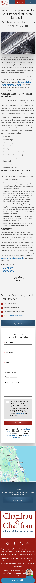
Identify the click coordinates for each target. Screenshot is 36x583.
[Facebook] (15, 543)
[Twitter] (21, 543)
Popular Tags (18, 277)
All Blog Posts (8, 268)
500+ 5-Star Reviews (16, 316)
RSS (18, 282)
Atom (18, 281)
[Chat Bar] (18, 580)
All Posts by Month (18, 279)
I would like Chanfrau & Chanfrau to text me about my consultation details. (20, 408)
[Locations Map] (18, 464)
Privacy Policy (20, 413)
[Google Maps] (8, 543)
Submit (18, 423)
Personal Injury (8, 271)
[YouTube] (28, 543)
